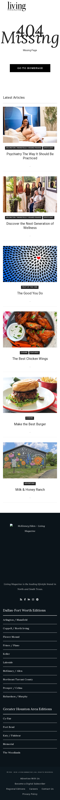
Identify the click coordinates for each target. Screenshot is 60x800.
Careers (33, 789)
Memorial (8, 744)
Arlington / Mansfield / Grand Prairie (23, 148)
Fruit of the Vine (30, 287)
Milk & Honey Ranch (30, 490)
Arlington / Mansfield (15, 619)
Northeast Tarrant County (18, 679)
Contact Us (48, 789)
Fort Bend (8, 727)
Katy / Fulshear (12, 735)
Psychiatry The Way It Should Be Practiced (30, 156)
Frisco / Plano (11, 645)
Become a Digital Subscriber (30, 784)
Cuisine (24, 352)
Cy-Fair (7, 718)
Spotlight (48, 148)
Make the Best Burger (30, 424)
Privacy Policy (30, 794)
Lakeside (8, 662)
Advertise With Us (30, 778)
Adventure (30, 483)
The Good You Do (30, 293)
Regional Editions (15, 789)
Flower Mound (11, 636)
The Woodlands (11, 752)
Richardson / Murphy (15, 696)
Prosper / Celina (12, 687)
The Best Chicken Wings (30, 359)
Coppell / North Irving (16, 628)
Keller (6, 653)
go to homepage (30, 68)
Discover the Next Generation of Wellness (30, 226)
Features (34, 352)
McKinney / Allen (12, 670)
